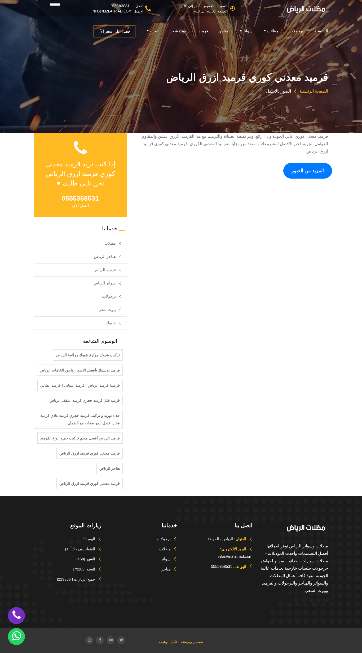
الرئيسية (321, 31)
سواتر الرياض (104, 283)
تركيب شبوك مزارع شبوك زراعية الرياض (88, 355)
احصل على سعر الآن (114, 31)
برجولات (296, 31)
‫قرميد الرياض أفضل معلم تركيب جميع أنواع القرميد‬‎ (80, 438)
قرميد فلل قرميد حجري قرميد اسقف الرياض (85, 400)
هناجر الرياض (105, 256)
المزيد (154, 31)
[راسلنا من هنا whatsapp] (16, 636)
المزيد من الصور (308, 170)
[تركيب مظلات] (47, 4)
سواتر (248, 31)
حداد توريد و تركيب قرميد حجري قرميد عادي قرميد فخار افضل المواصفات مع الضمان (80, 419)
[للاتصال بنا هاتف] (16, 615)
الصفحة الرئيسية (313, 91)
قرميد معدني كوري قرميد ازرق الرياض (89, 453)
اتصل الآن (80, 205)
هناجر (223, 31)
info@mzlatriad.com (235, 556)
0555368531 (221, 566)
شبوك (111, 323)
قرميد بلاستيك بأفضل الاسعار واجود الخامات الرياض (80, 370)
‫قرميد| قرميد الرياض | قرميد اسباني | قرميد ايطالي (80, 385)
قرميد (203, 31)
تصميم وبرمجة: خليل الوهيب (181, 641)
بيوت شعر (179, 31)
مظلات (272, 31)
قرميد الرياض (105, 269)
